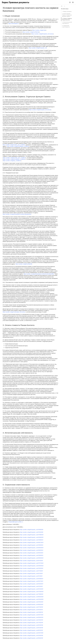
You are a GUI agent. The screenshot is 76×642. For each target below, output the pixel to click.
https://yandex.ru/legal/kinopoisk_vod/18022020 (31, 604)
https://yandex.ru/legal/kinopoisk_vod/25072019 (31, 615)
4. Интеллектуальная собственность (67, 22)
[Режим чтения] (62, 6)
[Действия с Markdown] (64, 6)
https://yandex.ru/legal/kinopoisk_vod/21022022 (31, 568)
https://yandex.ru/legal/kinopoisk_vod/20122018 (31, 625)
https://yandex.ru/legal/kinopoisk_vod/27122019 (31, 607)
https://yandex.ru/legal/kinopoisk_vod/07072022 (31, 563)
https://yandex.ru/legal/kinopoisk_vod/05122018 (31, 627)
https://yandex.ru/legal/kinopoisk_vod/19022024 (31, 550)
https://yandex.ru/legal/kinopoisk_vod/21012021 (31, 586)
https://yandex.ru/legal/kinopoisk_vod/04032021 (31, 584)
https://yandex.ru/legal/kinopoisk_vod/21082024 (31, 540)
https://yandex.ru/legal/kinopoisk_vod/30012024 (31, 553)
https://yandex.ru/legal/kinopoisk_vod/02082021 (31, 578)
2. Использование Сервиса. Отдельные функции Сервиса (67, 15)
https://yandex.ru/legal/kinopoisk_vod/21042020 (31, 602)
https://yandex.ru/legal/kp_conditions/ (12, 160)
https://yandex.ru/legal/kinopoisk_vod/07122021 (31, 571)
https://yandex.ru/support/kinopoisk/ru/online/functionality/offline (39, 274)
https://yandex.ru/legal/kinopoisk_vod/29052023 (31, 558)
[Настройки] (70, 2)
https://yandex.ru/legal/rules (39, 30)
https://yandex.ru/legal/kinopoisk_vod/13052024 (31, 545)
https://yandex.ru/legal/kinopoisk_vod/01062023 (31, 555)
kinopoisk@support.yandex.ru (15, 522)
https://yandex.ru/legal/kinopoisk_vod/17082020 (31, 594)
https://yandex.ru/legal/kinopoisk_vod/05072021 (31, 581)
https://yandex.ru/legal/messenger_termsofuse (14, 312)
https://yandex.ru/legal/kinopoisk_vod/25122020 (31, 589)
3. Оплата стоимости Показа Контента (67, 19)
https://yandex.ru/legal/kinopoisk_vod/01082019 (31, 612)
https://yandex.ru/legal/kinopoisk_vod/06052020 (31, 596)
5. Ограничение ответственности (66, 26)
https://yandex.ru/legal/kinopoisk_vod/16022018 (31, 638)
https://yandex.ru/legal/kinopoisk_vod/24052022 (31, 565)
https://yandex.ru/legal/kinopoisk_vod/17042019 (31, 622)
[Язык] (73, 2)
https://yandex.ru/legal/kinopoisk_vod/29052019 (31, 617)
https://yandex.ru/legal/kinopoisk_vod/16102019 (31, 609)
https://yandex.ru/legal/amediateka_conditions (18, 146)
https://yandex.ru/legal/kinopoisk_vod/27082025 (31, 534)
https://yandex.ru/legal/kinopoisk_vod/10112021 (31, 576)
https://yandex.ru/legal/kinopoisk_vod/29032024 (31, 547)
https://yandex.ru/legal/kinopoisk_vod (38, 48)
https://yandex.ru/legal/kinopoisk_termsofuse (42, 34)
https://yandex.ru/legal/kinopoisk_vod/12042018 (31, 635)
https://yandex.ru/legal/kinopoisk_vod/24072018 (31, 633)
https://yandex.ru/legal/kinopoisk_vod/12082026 (31, 529)
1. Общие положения (66, 11)
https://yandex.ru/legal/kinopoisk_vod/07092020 (31, 591)
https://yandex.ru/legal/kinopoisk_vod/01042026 (31, 532)
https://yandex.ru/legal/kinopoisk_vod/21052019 (31, 620)
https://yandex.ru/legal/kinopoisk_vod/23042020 (31, 599)
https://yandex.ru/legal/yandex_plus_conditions (14, 144)
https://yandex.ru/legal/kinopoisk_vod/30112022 (31, 560)
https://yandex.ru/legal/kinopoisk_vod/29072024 (31, 542)
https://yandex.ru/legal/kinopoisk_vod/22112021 (31, 573)
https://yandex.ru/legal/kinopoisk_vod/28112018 (31, 630)
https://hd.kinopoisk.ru (13, 23)
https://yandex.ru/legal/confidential (31, 32)
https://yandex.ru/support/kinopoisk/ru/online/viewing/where (17, 214)
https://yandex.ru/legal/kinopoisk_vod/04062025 (31, 537)
